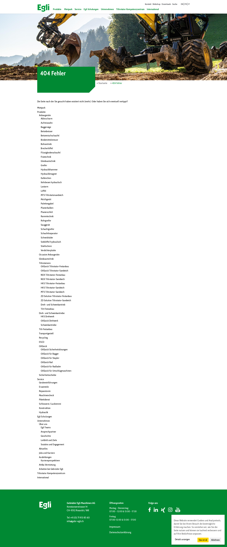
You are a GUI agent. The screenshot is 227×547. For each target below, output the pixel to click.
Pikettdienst (44, 399)
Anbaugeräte (45, 115)
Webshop (156, 4)
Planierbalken (47, 207)
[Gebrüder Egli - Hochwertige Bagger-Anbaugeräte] (42, 8)
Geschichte (46, 435)
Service (78, 9)
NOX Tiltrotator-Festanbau (53, 274)
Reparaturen (44, 391)
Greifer (44, 165)
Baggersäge (46, 127)
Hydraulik (43, 412)
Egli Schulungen (91, 9)
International (153, 9)
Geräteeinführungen (48, 382)
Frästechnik (46, 156)
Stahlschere (46, 246)
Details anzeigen (182, 539)
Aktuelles (43, 448)
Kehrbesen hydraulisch (51, 182)
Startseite (102, 83)
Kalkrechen (46, 178)
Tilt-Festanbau (47, 308)
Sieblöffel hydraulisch (51, 241)
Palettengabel (47, 203)
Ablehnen (215, 539)
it (189, 4)
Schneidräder (47, 237)
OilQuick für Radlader (51, 366)
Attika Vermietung (47, 464)
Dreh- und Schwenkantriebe (52, 313)
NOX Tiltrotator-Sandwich (53, 279)
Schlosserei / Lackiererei (50, 403)
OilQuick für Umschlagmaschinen (56, 370)
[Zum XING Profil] (164, 510)
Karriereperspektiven (50, 460)
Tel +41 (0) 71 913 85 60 (78, 517)
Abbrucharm (46, 118)
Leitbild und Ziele (49, 440)
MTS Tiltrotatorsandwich (52, 195)
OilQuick (43, 346)
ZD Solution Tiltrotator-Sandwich (56, 300)
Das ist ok (203, 539)
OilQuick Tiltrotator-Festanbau (55, 266)
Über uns (43, 424)
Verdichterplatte (48, 250)
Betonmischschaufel (50, 135)
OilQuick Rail (47, 362)
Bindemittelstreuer (49, 139)
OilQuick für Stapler (50, 358)
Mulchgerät (46, 199)
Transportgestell (46, 333)
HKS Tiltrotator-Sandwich (52, 287)
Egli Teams (46, 427)
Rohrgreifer (46, 220)
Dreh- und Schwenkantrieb (53, 304)
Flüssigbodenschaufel (51, 152)
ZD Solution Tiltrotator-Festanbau (56, 296)
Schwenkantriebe (49, 325)
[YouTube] (177, 510)
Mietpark (68, 9)
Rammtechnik (47, 216)
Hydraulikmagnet (49, 173)
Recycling (43, 337)
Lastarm (44, 186)
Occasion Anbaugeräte (49, 254)
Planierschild (47, 212)
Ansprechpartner (48, 431)
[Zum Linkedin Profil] (157, 510)
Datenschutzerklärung (120, 532)
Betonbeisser (47, 131)
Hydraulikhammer (49, 169)
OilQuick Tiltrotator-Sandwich (54, 270)
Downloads (166, 4)
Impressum (114, 526)
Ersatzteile (44, 386)
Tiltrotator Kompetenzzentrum (130, 9)
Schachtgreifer (47, 229)
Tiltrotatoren (45, 263)
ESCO (41, 342)
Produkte (57, 9)
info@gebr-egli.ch (75, 521)
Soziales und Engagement (52, 444)
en (182, 4)
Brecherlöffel (47, 148)
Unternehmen (107, 9)
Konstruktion (44, 408)
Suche (174, 4)
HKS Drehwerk (47, 316)
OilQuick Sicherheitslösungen (54, 349)
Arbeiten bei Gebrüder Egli (51, 469)
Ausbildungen (45, 457)
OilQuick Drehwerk (49, 320)
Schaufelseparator (49, 233)
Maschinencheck (46, 395)
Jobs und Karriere (47, 452)
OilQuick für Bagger (50, 353)
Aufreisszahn (47, 122)
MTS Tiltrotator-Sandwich (52, 291)
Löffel (43, 190)
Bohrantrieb (46, 144)
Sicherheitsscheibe (47, 375)
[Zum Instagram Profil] (171, 510)
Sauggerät (45, 224)
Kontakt (148, 4)
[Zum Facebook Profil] (151, 510)
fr (186, 4)
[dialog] (198, 530)
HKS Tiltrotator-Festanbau (53, 283)
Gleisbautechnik (48, 161)
